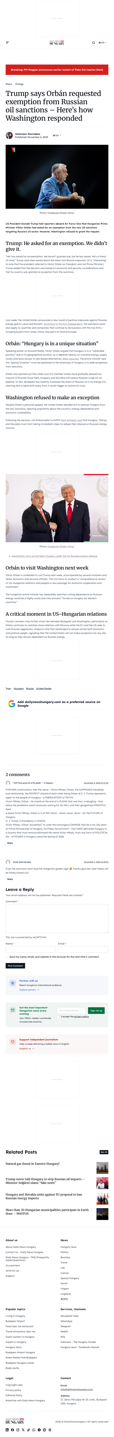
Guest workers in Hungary (20, 1336)
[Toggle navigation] (7, 42)
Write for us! (12, 1270)
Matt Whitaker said (71, 420)
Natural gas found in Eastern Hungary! (33, 1163)
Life (63, 1267)
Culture (65, 1272)
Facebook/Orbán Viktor (61, 546)
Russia (30, 688)
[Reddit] (44, 1429)
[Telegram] (39, 1429)
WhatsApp (66, 1321)
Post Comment (15, 965)
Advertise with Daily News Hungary (25, 1400)
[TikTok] (28, 1429)
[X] (23, 1429)
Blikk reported (71, 358)
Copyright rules (14, 1384)
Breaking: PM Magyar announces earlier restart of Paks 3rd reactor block (57, 69)
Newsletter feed (69, 1315)
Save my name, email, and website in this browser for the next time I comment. (54, 956)
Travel (64, 1262)
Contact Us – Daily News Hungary (24, 1252)
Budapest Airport (15, 1321)
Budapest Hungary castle (20, 1362)
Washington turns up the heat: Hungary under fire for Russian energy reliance (54, 556)
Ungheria (66, 1293)
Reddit (64, 1331)
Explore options (27, 990)
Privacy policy (13, 1390)
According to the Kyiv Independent (63, 323)
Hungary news (68, 1246)
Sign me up (96, 1010)
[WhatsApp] (33, 1429)
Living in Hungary (15, 1315)
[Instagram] (17, 1429)
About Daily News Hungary (21, 1246)
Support (10, 1275)
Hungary (19, 688)
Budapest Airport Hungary (20, 1352)
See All (104, 1152)
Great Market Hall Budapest (21, 1357)
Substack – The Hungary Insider (78, 1341)
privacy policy (81, 1016)
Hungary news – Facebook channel (80, 1347)
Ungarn (65, 1288)
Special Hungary (70, 1278)
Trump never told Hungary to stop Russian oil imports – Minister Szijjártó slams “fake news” (45, 1181)
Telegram (66, 1326)
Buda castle (12, 1368)
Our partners (13, 1265)
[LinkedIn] (7, 1429)
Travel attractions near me (20, 1331)
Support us (25, 1049)
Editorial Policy (14, 1395)
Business (65, 1257)
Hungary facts (14, 1347)
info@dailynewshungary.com (77, 1389)
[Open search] (93, 42)
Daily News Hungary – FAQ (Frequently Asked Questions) (27, 1259)
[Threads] (49, 1429)
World (64, 1283)
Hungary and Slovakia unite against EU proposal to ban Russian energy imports (44, 1196)
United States (44, 688)
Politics (65, 1252)
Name (10, 943)
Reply (10, 843)
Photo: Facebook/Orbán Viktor (57, 212)
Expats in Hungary (16, 1341)
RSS (63, 1336)
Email (62, 943)
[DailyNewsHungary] (57, 43)
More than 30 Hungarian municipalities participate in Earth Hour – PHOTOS (47, 1211)
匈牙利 (64, 1299)
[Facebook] (12, 1429)
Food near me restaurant (20, 1326)
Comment (12, 901)
